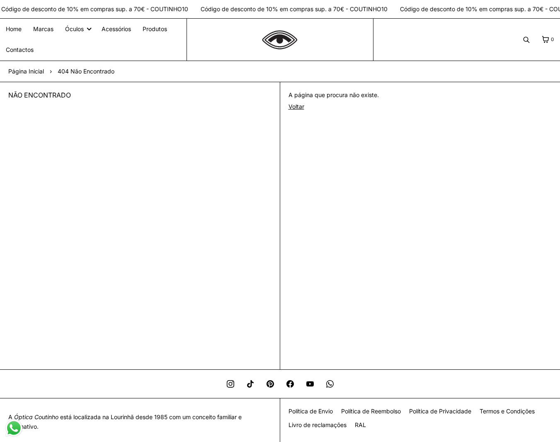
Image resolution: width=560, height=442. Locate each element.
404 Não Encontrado (86, 71)
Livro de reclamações (317, 424)
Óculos (74, 28)
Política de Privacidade (440, 411)
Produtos (155, 28)
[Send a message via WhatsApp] (14, 428)
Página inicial (26, 71)
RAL (360, 424)
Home (14, 28)
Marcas (43, 28)
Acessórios (116, 28)
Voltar (296, 106)
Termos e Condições (507, 411)
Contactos (20, 49)
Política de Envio (310, 411)
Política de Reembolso (371, 411)
